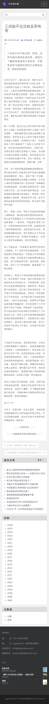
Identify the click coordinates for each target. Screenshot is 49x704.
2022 (10, 539)
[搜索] (43, 14)
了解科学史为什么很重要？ (19, 505)
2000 (10, 593)
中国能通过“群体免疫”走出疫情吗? (22, 487)
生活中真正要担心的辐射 (18, 477)
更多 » (41, 460)
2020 (10, 546)
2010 (9, 578)
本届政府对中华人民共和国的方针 (22, 502)
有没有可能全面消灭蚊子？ (19, 480)
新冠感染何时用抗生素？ (18, 491)
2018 (9, 553)
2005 (10, 586)
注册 (9, 616)
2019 (9, 550)
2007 (9, 582)
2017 (9, 557)
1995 (9, 600)
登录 (9, 620)
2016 (9, 560)
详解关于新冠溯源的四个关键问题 (22, 484)
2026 (10, 525)
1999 (9, 596)
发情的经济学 (13, 498)
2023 (10, 535)
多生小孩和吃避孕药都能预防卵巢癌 (23, 469)
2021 (9, 543)
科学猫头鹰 (28, 40)
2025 (10, 528)
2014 (9, 568)
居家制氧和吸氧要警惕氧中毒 (20, 494)
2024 (10, 532)
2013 (9, 571)
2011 (9, 575)
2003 (10, 589)
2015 (9, 564)
